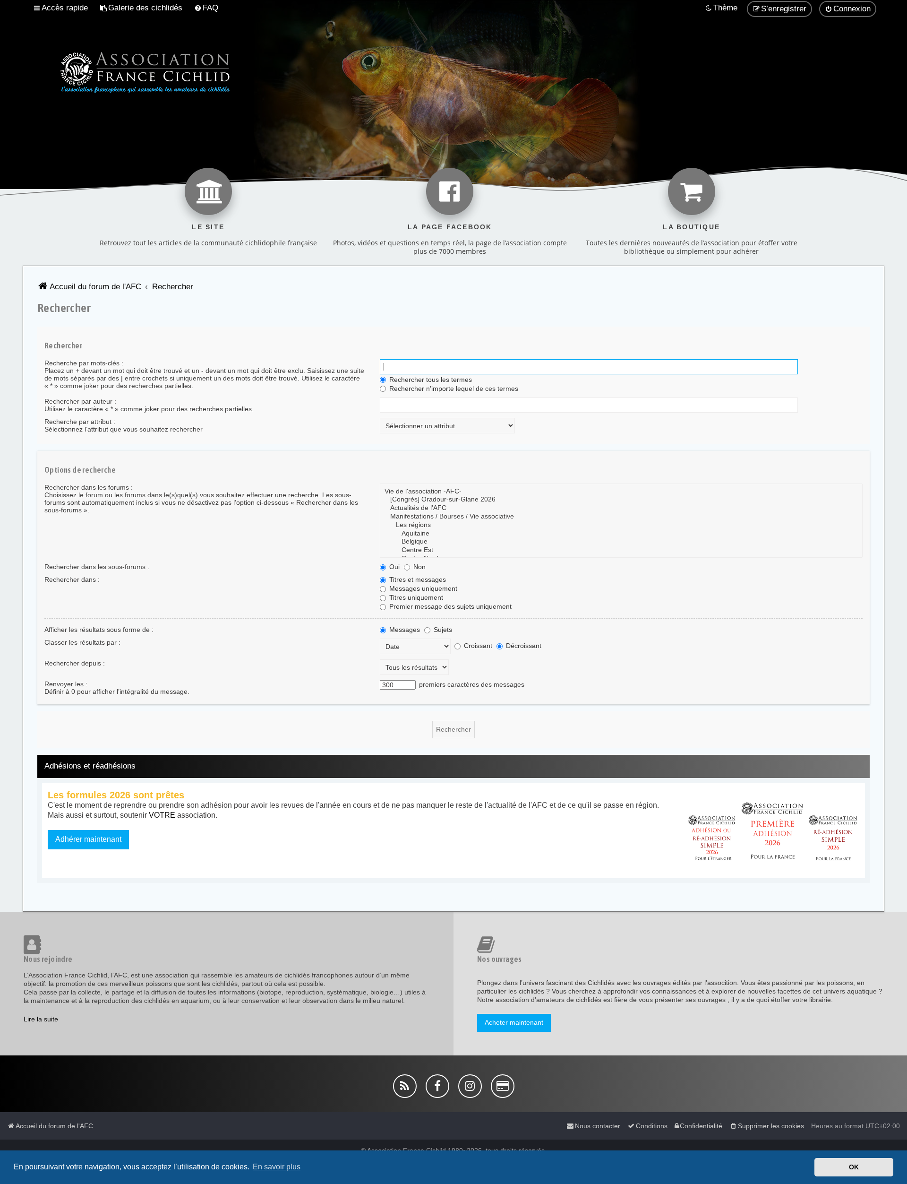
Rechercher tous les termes (429, 379)
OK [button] (854, 1167)
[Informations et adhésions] (772, 830)
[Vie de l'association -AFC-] (621, 491)
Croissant (477, 645)
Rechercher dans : (72, 579)
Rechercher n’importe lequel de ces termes (452, 388)
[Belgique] (621, 541)
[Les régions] (621, 525)
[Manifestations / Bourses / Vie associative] (621, 516)
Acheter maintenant (514, 1022)
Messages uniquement (422, 588)
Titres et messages (416, 579)
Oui (393, 566)
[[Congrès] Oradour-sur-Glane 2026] (621, 499)
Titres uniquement (415, 597)
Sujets (442, 629)
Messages (403, 629)
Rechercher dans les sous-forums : (96, 566)
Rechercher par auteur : (80, 401)
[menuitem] (141, 8)
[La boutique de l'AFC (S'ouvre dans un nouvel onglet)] (691, 191)
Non (418, 566)
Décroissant (522, 645)
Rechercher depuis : (74, 663)
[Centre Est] (621, 550)
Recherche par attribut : (79, 421)
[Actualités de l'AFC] (621, 508)
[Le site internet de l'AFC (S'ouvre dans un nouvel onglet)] (208, 191)
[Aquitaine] (621, 533)
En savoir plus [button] (276, 1167)
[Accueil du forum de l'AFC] (129, 71)
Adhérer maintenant (88, 839)
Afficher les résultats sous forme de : (99, 629)
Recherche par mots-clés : (83, 363)
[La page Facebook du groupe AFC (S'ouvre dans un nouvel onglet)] (449, 191)
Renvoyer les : (65, 684)
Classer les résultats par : (82, 642)
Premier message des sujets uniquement (449, 606)
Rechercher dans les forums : (88, 487)
